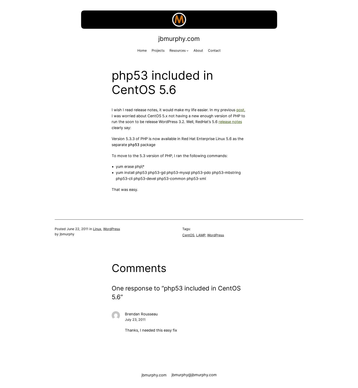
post (240, 110)
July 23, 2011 (135, 319)
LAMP (200, 235)
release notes (230, 122)
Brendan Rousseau (141, 314)
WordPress (111, 229)
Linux (97, 229)
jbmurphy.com (179, 38)
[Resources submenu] (187, 51)
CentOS (188, 235)
